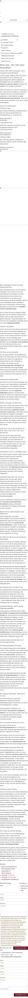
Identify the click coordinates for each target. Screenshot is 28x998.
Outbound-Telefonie (6, 619)
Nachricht (2, 903)
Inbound (11, 139)
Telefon (2, 972)
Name (1, 885)
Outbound (18, 139)
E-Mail (1, 897)
